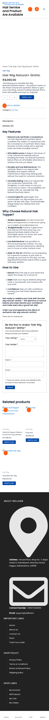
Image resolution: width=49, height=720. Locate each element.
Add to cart (27, 97)
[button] (11, 105)
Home (5, 66)
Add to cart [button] (9, 442)
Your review (11, 344)
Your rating (11, 338)
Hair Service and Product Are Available (13, 11)
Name (8, 360)
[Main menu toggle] (43, 9)
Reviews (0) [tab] (8, 126)
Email (8, 370)
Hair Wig (12, 66)
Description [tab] (8, 121)
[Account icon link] (37, 9)
